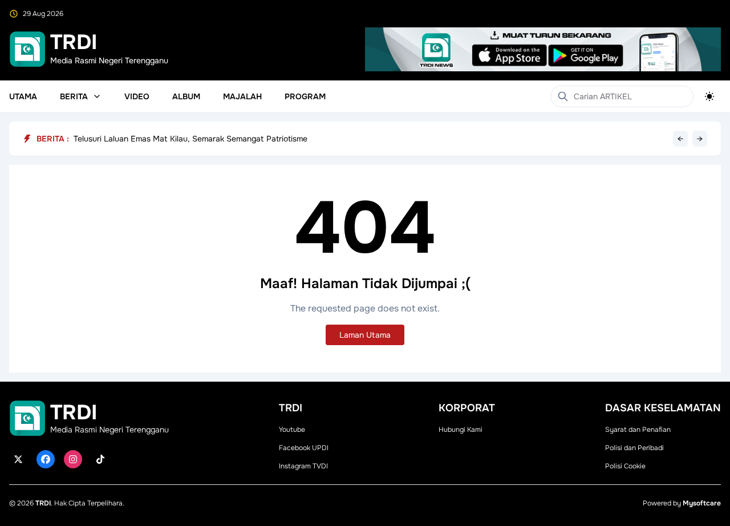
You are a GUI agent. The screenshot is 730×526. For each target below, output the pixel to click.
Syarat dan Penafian (638, 429)
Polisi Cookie (625, 466)
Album (186, 96)
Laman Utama (365, 335)
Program (305, 96)
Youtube (292, 429)
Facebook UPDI (303, 447)
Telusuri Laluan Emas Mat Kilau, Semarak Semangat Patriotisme (190, 138)
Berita (74, 96)
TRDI (43, 503)
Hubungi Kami (460, 429)
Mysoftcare (702, 503)
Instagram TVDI (303, 466)
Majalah (242, 96)
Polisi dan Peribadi (634, 447)
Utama (23, 96)
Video (136, 96)
